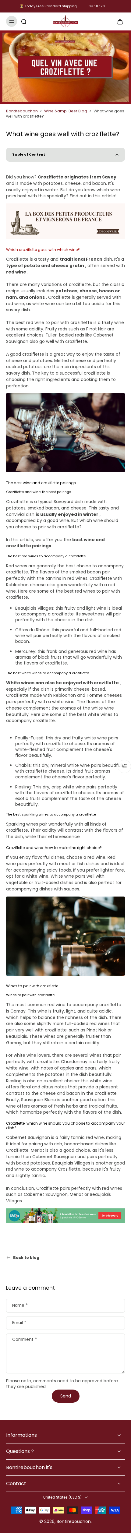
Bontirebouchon (22, 111)
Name (20, 1305)
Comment (24, 1339)
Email (19, 1323)
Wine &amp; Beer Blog (65, 111)
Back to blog (26, 1257)
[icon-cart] (118, 21)
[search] (23, 21)
